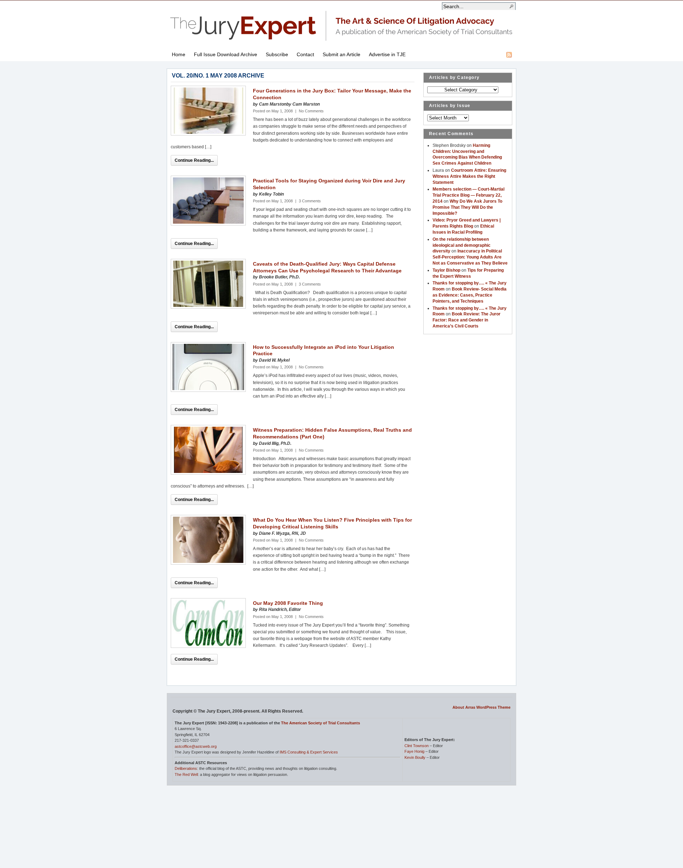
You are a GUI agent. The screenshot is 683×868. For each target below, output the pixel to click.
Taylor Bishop (446, 270)
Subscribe (277, 54)
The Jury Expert (341, 21)
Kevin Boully (414, 757)
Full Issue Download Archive (225, 54)
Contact (305, 54)
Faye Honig (414, 751)
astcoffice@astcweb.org (196, 746)
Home (178, 54)
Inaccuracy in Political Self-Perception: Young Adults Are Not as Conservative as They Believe (470, 257)
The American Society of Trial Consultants (320, 723)
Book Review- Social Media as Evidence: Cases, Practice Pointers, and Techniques (470, 295)
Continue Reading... (194, 160)
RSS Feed (509, 55)
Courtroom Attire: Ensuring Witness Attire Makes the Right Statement (469, 176)
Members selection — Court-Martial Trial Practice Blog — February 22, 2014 (468, 195)
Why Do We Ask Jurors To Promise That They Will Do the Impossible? (467, 207)
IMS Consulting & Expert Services (309, 752)
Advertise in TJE (387, 54)
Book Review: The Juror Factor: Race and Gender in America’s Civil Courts (467, 320)
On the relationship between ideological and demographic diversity (462, 245)
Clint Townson (416, 746)
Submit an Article (341, 54)
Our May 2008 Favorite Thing (288, 603)
